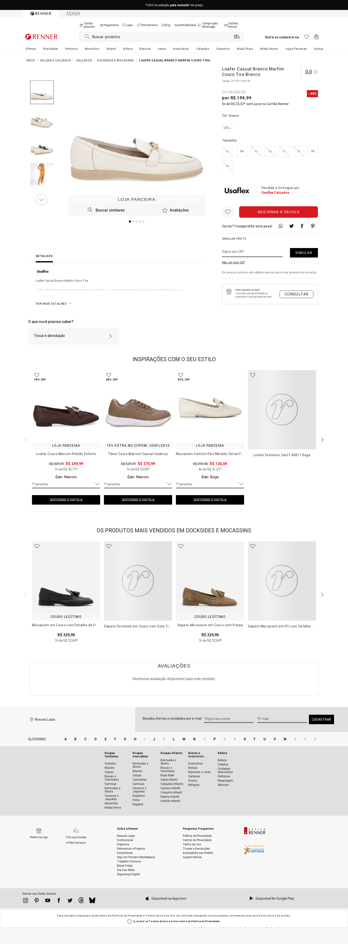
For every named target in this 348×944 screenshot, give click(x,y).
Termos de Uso (155, 915)
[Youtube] (48, 901)
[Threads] (81, 901)
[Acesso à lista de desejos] (307, 38)
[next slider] (24, 439)
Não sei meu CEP (233, 262)
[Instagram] (25, 901)
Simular (303, 253)
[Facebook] (59, 901)
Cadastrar (321, 719)
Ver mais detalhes (51, 303)
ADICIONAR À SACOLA (66, 500)
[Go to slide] (130, 221)
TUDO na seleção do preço (174, 5)
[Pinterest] (37, 901)
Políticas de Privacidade (127, 915)
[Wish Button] (227, 212)
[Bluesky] (92, 901)
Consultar (297, 294)
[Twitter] (70, 901)
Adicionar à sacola (279, 212)
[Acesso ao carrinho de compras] (316, 38)
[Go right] (42, 200)
